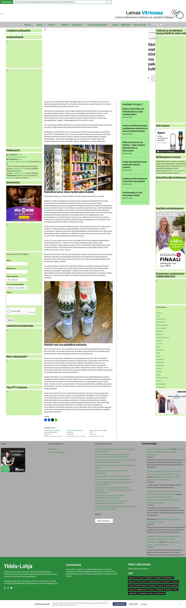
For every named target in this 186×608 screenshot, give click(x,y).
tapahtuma (160, 359)
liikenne (166, 582)
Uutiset (39, 24)
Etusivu (27, 24)
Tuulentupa (155, 80)
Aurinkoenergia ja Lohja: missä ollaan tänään (112, 476)
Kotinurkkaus (161, 328)
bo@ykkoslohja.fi (19, 157)
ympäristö (132, 593)
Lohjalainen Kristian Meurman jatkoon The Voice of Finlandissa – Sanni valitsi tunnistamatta (164, 539)
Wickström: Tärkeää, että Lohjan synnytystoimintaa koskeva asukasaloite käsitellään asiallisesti (163, 500)
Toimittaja (153, 33)
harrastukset (153, 38)
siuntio (131, 589)
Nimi (9, 260)
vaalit (158, 375)
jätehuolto (149, 578)
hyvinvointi (160, 322)
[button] (150, 25)
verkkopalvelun (19, 168)
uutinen (159, 371)
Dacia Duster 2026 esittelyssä (158, 449)
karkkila (159, 578)
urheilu (159, 368)
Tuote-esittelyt (139, 24)
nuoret (160, 585)
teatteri (151, 589)
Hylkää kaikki (133, 604)
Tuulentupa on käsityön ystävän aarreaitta (52, 431)
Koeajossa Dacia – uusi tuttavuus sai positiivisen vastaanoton (165, 452)
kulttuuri (159, 334)
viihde (158, 381)
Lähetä (10, 320)
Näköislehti (126, 24)
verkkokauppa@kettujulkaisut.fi (88, 572)
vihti (176, 589)
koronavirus (142, 582)
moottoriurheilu (141, 585)
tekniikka (160, 362)
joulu (142, 578)
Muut (158, 347)
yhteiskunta (161, 384)
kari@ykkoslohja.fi (20, 161)
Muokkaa (144, 604)
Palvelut (51, 24)
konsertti (132, 582)
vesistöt (168, 589)
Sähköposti (11, 268)
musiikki (152, 585)
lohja (131, 585)
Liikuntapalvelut (162, 337)
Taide (158, 353)
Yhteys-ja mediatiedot (97, 24)
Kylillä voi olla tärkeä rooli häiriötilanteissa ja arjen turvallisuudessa (133, 111)
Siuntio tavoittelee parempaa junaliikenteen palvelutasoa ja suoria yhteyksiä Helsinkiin (45, 2)
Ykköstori (65, 24)
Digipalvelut (53, 449)
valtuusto (159, 589)
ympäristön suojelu (146, 593)
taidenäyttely (141, 589)
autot (158, 316)
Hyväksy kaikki (119, 604)
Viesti (9, 292)
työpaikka (160, 365)
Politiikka (160, 350)
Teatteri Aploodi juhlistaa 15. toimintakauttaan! (113, 479)
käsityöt (154, 76)
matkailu (159, 344)
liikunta (175, 582)
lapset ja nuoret (155, 582)
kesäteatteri (169, 578)
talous (158, 356)
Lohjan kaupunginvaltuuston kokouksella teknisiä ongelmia (134, 164)
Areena (115, 24)
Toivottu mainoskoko (15, 284)
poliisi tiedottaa (171, 585)
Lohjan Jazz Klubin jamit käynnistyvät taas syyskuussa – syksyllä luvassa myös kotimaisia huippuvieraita (113, 490)
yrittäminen (161, 387)
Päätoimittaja (127, 117)
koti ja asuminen (162, 325)
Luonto (158, 340)
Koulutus (159, 331)
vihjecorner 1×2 (162, 378)
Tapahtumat (76, 24)
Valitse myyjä (12, 276)
